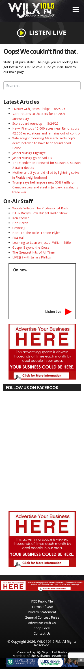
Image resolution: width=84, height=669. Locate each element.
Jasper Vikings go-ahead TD (32, 158)
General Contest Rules (42, 617)
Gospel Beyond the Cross (30, 247)
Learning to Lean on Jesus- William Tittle (41, 242)
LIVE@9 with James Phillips (31, 257)
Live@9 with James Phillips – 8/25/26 (38, 109)
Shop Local (42, 628)
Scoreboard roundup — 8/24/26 (35, 123)
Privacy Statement (42, 612)
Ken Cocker (20, 218)
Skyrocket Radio (54, 652)
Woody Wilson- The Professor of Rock (40, 208)
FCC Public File (42, 601)
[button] (76, 9)
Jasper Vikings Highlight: (29, 153)
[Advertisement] (42, 352)
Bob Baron (20, 223)
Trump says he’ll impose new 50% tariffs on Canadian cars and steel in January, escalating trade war (45, 187)
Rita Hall (18, 237)
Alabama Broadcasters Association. (52, 657)
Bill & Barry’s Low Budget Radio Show (39, 213)
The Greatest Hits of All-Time (33, 252)
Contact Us (42, 633)
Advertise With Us (42, 622)
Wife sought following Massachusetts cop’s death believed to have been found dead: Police (43, 143)
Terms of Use (42, 606)
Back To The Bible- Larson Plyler (36, 233)
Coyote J (18, 228)
